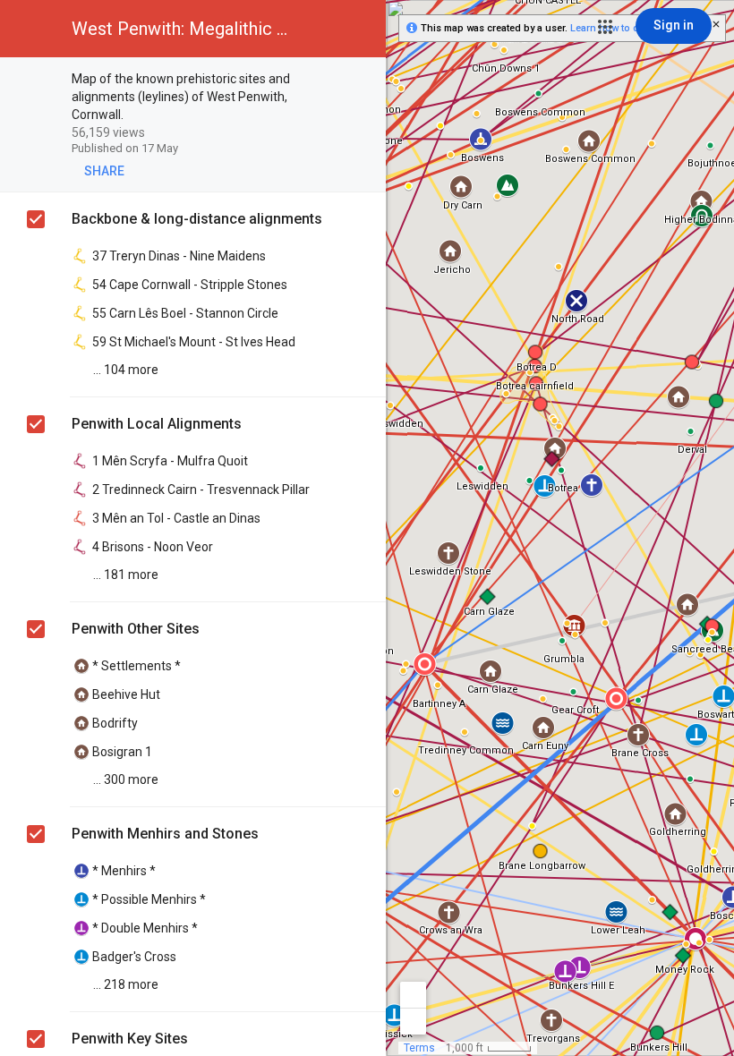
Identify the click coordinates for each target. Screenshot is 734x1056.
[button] (605, 27)
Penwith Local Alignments (157, 423)
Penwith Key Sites (130, 1038)
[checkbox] (363, 80)
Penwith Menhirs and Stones (165, 833)
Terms (419, 1048)
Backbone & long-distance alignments (197, 218)
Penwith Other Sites (136, 628)
